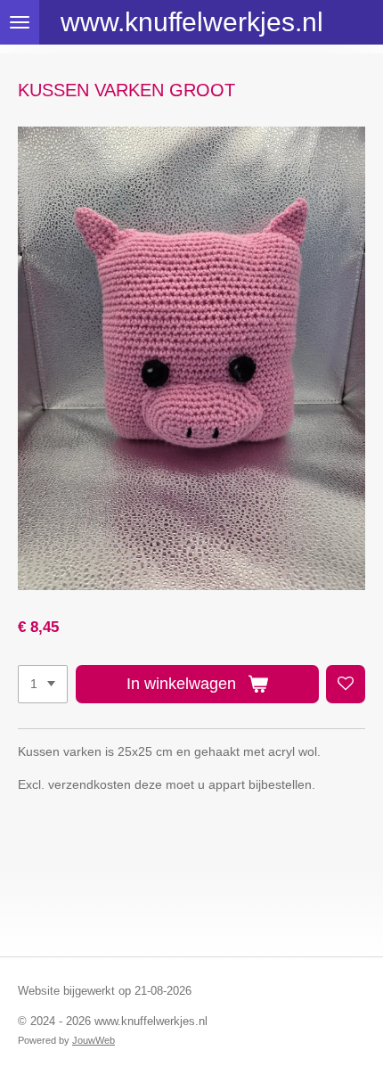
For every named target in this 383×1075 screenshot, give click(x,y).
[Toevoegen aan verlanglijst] (345, 684)
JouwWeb (93, 1040)
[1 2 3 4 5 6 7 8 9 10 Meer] (43, 684)
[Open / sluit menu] (19, 22)
